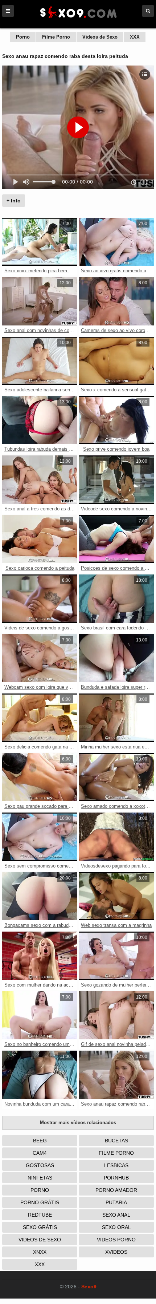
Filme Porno (56, 37)
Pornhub (116, 1178)
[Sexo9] (78, 19)
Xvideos (116, 1252)
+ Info (14, 200)
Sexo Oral (116, 1227)
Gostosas (40, 1165)
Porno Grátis (39, 1202)
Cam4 (40, 1153)
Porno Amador (116, 1190)
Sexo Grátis (40, 1227)
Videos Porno (116, 1239)
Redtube (40, 1215)
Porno (23, 37)
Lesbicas (116, 1165)
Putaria (116, 1202)
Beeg (40, 1140)
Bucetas (116, 1140)
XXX (135, 37)
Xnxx (39, 1252)
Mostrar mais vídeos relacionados (78, 1122)
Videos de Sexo (100, 37)
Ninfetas (40, 1178)
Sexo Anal (116, 1215)
